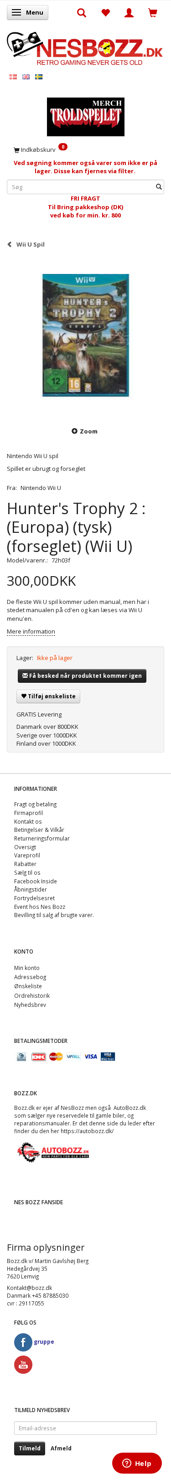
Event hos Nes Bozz (39, 906)
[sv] (38, 76)
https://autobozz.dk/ (87, 1130)
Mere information (31, 631)
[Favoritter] (105, 12)
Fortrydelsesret (34, 898)
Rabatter (25, 863)
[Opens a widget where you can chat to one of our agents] (137, 1464)
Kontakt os (28, 821)
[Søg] (159, 187)
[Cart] (152, 12)
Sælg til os (27, 872)
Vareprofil (27, 855)
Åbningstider (30, 889)
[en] (26, 76)
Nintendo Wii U (41, 488)
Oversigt (25, 847)
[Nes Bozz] (85, 47)
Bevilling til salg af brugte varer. (54, 914)
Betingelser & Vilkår (39, 829)
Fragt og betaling (35, 804)
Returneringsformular (42, 838)
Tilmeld (30, 1448)
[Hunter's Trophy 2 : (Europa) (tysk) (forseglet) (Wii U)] (85, 337)
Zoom (89, 431)
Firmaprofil (28, 812)
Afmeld (61, 1448)
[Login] (129, 12)
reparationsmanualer (42, 1123)
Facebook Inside (35, 881)
